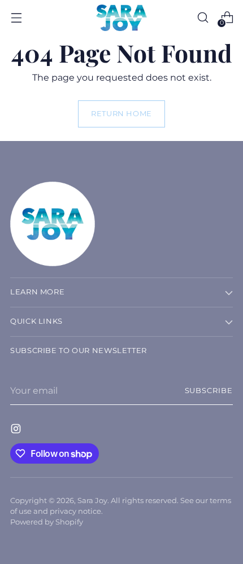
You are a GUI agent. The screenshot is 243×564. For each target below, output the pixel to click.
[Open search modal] (202, 17)
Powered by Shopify (46, 522)
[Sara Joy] (121, 18)
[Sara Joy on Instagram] (17, 430)
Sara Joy (92, 500)
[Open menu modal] (16, 17)
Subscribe (209, 390)
